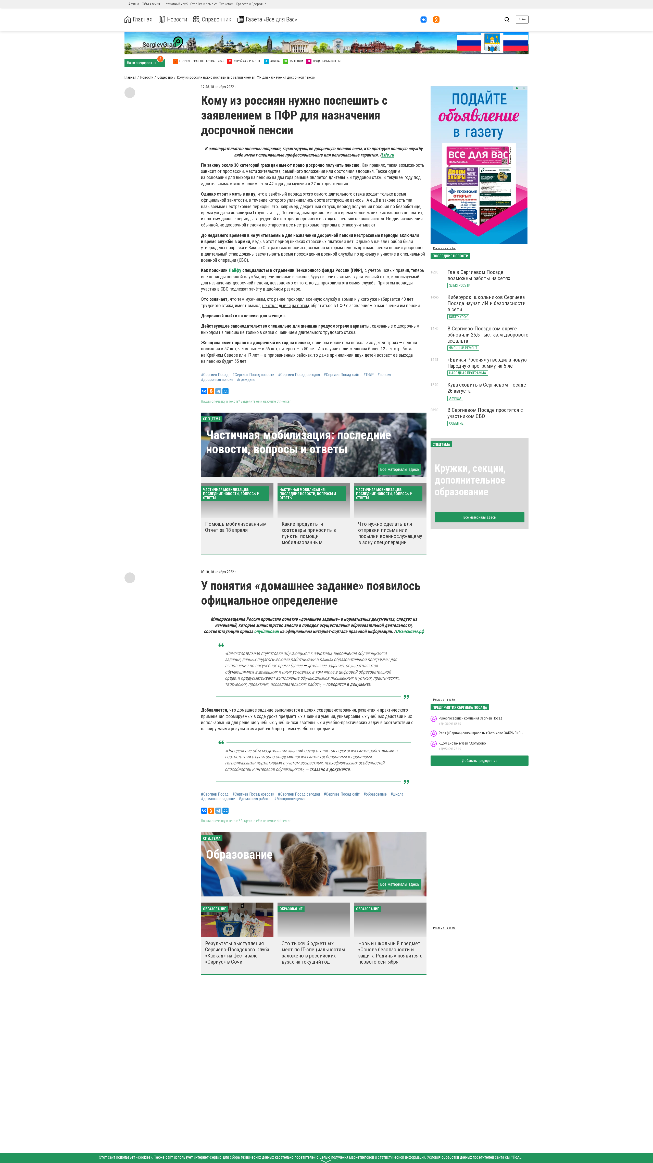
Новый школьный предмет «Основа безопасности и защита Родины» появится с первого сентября (390, 952)
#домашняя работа (254, 799)
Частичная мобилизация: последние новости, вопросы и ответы (298, 442)
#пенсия (384, 375)
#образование (375, 794)
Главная (143, 19)
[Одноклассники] (211, 391)
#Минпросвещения (289, 799)
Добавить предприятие (479, 761)
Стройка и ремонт (203, 4)
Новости (177, 19)
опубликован (266, 631)
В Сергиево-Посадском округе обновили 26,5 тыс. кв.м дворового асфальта (488, 335)
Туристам (226, 4)
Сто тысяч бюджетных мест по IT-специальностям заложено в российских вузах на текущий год (313, 952)
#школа (397, 794)
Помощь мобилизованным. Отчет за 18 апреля (236, 527)
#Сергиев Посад (215, 375)
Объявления (151, 4)
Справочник (216, 19)
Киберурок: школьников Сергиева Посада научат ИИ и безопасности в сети (486, 303)
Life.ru (387, 155)
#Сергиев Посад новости (253, 375)
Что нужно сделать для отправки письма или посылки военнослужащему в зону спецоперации (390, 533)
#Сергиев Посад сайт (342, 375)
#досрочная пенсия (217, 379)
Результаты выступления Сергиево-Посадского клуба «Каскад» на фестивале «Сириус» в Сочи (237, 952)
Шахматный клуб (175, 4)
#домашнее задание (218, 799)
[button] (517, 88)
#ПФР (368, 375)
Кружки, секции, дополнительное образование (470, 480)
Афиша (133, 4)
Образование (239, 854)
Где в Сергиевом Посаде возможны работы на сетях (478, 275)
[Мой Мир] (225, 391)
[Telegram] (218, 391)
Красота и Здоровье (251, 4)
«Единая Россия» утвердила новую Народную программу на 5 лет (487, 363)
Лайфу (235, 270)
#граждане (246, 379)
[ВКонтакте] (204, 391)
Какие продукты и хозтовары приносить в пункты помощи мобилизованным (309, 533)
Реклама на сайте (444, 248)
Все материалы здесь (399, 469)
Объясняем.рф (410, 631)
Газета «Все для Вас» (271, 19)
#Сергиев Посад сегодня (299, 375)
